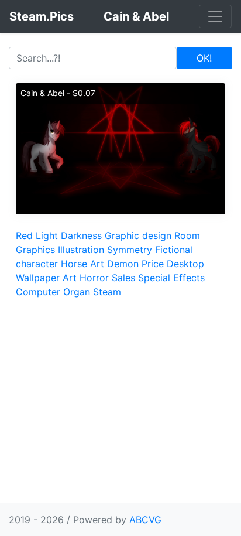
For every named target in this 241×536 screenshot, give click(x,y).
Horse (74, 263)
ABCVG (145, 519)
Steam (107, 292)
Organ (76, 292)
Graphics (35, 249)
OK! (204, 58)
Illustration (81, 249)
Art (97, 263)
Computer (38, 292)
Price (153, 263)
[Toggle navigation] (215, 16)
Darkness (81, 235)
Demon (123, 263)
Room (187, 235)
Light (47, 235)
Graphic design (138, 235)
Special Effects (171, 278)
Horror (94, 278)
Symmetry (129, 249)
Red (24, 235)
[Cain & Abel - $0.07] (120, 147)
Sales (123, 278)
